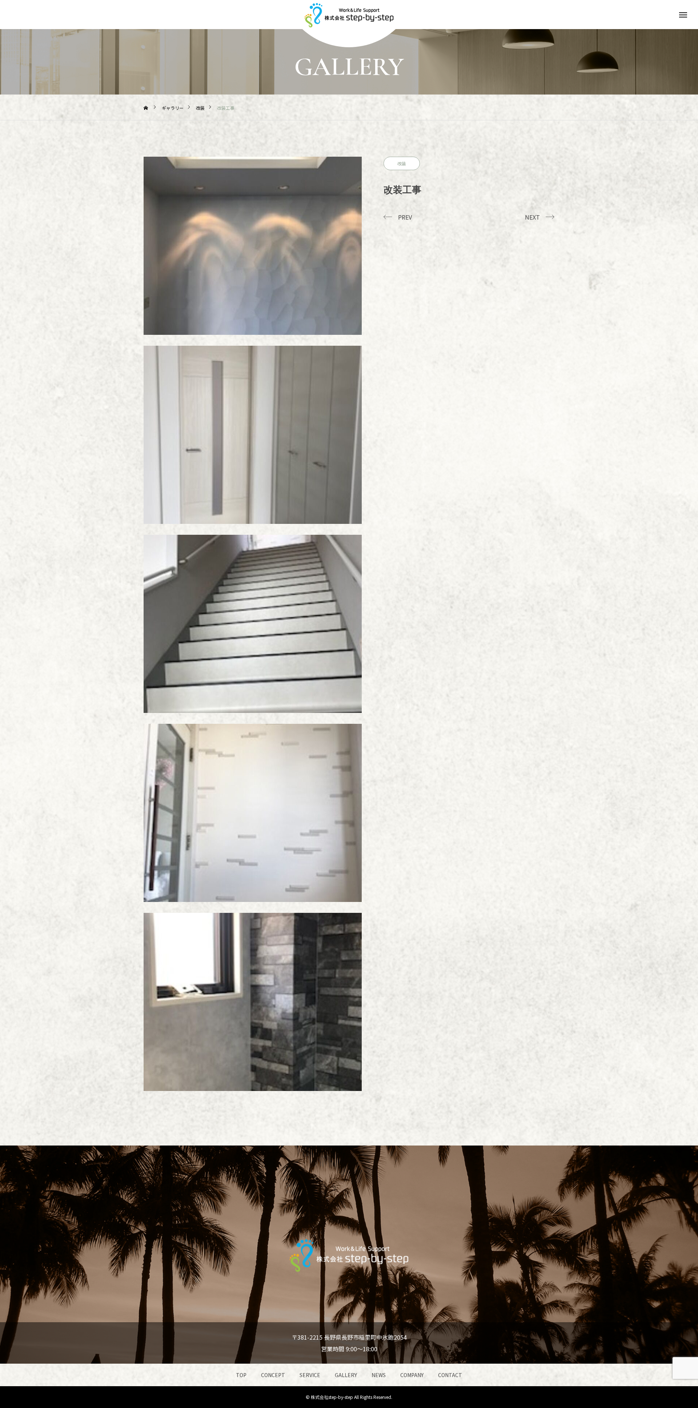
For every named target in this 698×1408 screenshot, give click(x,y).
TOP (241, 1375)
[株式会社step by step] (349, 14)
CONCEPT (273, 1375)
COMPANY (412, 1375)
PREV (405, 217)
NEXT (532, 217)
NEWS (379, 1375)
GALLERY (346, 1375)
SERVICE (310, 1375)
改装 (401, 163)
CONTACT (450, 1375)
